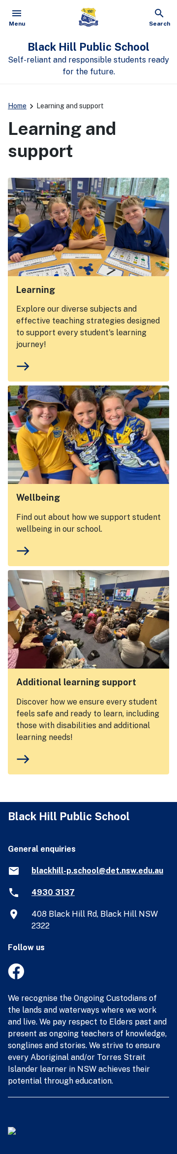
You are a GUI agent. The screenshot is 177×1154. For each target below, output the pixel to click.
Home (17, 106)
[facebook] (16, 976)
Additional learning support (76, 682)
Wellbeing (38, 497)
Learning (35, 290)
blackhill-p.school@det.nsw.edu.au (97, 870)
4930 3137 (53, 892)
